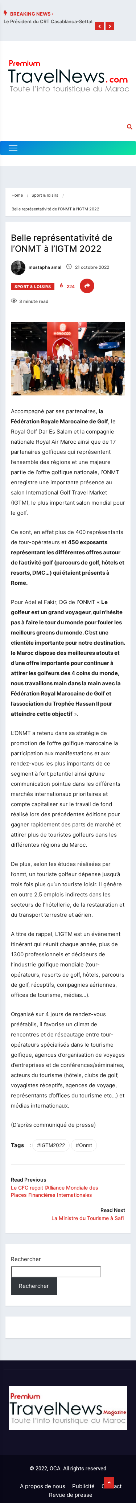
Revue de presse (70, 1494)
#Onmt (84, 1145)
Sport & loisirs (45, 195)
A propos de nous (42, 1486)
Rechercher (26, 1259)
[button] (99, 26)
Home (17, 195)
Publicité (83, 1486)
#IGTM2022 (51, 1145)
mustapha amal (44, 267)
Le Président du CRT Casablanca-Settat (48, 21)
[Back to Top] (109, 1483)
